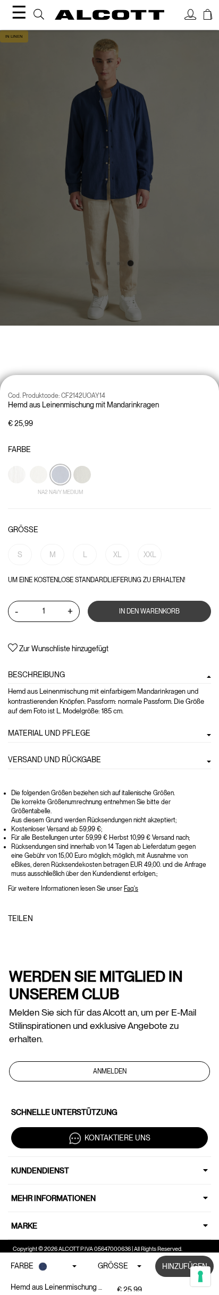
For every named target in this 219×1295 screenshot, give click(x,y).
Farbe (19, 449)
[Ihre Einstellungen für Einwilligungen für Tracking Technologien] (200, 1276)
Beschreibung (36, 674)
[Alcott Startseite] (109, 15)
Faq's (131, 888)
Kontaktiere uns (117, 1137)
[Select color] (17, 493)
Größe (23, 529)
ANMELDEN (110, 1071)
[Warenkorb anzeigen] (208, 16)
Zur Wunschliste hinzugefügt (63, 648)
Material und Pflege (49, 733)
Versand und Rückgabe (54, 759)
